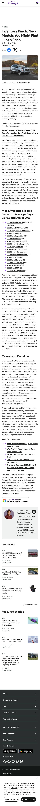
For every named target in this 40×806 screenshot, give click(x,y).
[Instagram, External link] (17, 761)
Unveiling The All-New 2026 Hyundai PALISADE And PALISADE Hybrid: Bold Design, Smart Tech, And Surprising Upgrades (12, 660)
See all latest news (31, 604)
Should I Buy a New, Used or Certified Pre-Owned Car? (12, 640)
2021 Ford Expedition (15, 236)
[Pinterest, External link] (21, 761)
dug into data (16, 89)
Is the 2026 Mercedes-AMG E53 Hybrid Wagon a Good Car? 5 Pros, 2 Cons (12, 555)
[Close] (37, 777)
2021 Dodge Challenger (16, 244)
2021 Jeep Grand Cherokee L (18, 230)
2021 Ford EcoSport (15, 222)
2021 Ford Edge (13, 233)
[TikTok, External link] (5, 761)
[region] (20, 791)
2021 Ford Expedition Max (17, 254)
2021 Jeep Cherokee (15, 241)
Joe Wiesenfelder (10, 43)
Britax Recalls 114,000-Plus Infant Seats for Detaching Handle (12, 591)
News (6, 27)
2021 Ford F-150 (13, 257)
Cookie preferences (11, 799)
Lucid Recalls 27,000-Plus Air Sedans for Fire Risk (11, 573)
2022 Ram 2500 (13, 268)
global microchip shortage (24, 95)
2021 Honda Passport (15, 262)
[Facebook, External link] (9, 761)
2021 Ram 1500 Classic (16, 228)
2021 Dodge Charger (15, 249)
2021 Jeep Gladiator (15, 246)
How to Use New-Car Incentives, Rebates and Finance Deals (10, 623)
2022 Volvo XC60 (14, 265)
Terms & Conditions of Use (11, 769)
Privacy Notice (6, 774)
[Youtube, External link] (13, 761)
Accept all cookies (28, 799)
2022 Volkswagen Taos (16, 270)
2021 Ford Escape (14, 238)
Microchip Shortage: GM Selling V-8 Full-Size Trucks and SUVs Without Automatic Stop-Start (21, 467)
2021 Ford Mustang (14, 260)
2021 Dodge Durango (15, 252)
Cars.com (14, 788)
